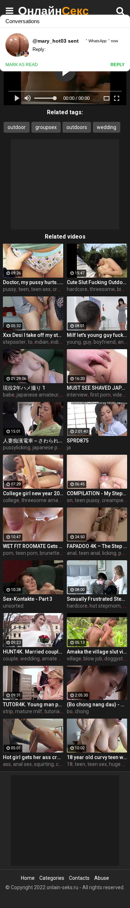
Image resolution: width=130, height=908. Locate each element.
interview (77, 395)
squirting (44, 764)
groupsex (46, 127)
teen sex (41, 289)
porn (8, 553)
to (30, 342)
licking (109, 553)
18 (70, 764)
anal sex (22, 764)
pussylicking (16, 447)
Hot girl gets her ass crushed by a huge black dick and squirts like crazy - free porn (33, 757)
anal (72, 553)
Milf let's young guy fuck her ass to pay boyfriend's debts (97, 335)
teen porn (27, 553)
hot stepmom (105, 606)
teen (23, 289)
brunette (50, 553)
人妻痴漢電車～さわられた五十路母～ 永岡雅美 (33, 441)
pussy (9, 289)
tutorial (52, 711)
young (74, 342)
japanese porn (48, 447)
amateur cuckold (61, 658)
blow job (92, 658)
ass (7, 764)
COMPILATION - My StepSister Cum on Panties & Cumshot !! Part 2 (97, 493)
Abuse (101, 878)
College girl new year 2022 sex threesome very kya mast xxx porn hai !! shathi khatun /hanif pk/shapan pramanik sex (33, 493)
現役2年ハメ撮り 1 (24, 388)
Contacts (79, 878)
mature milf (28, 711)
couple (10, 658)
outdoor (17, 127)
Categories (51, 878)
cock (61, 764)
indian (41, 342)
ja (69, 447)
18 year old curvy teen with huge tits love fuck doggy (97, 757)
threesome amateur (44, 500)
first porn (100, 395)
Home (28, 878)
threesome (102, 289)
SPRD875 (77, 441)
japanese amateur (37, 395)
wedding (106, 127)
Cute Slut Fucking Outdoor (97, 282)
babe (8, 395)
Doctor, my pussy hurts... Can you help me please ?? (33, 282)
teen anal (89, 553)
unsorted (13, 606)
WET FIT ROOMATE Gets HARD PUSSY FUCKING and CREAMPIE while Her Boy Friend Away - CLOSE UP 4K (33, 546)
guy (87, 342)
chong (82, 711)
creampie (113, 500)
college (11, 500)
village (74, 658)
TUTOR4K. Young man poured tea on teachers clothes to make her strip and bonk (33, 704)
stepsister (14, 342)
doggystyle (116, 658)
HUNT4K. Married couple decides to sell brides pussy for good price (33, 652)
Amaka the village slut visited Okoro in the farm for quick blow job (97, 652)
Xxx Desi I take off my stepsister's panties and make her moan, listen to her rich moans (33, 335)
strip (8, 711)
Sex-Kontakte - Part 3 (27, 599)
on (70, 500)
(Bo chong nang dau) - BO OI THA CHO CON (97, 704)
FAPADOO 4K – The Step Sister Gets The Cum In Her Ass (97, 546)
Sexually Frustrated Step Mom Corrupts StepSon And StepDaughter (97, 599)
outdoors (76, 127)
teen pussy (87, 500)
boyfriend (105, 342)
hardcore (77, 289)
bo (70, 711)
